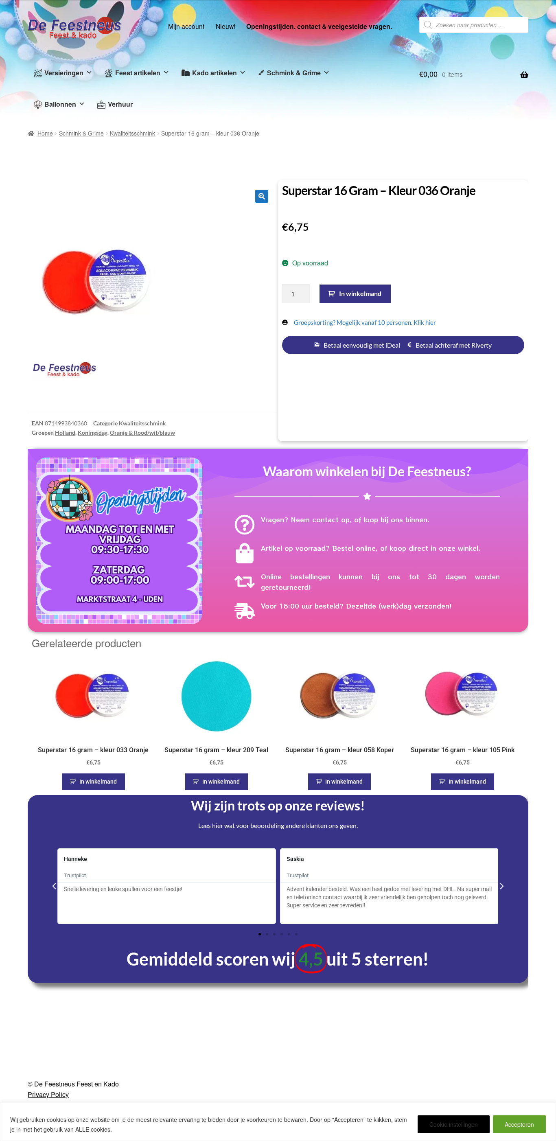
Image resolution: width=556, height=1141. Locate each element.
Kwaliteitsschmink (132, 133)
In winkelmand (360, 293)
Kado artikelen (214, 72)
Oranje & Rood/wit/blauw (142, 432)
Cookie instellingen (453, 1124)
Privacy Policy (48, 1094)
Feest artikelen (137, 72)
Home (45, 133)
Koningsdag (92, 432)
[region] (278, 1121)
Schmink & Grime (294, 72)
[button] (261, 196)
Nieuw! (225, 26)
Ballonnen (60, 104)
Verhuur (120, 104)
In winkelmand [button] (98, 781)
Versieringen (63, 72)
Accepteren (519, 1124)
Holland (65, 432)
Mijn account (186, 26)
